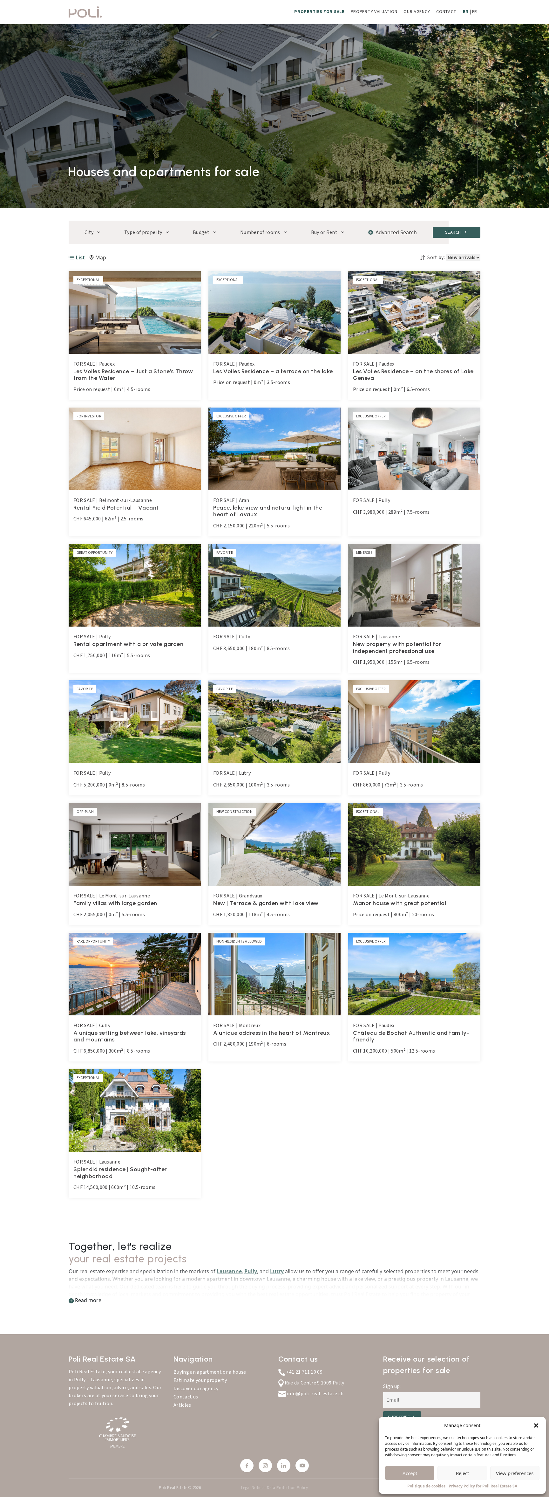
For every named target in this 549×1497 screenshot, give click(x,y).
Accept (410, 1473)
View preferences (514, 1473)
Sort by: (436, 257)
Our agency (416, 12)
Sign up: (392, 1386)
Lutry (277, 1271)
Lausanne (229, 1271)
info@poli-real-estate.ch (315, 1393)
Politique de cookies (426, 1486)
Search (453, 232)
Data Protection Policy (287, 1488)
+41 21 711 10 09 (303, 1372)
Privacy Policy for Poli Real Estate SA (483, 1486)
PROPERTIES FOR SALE (319, 12)
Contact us (185, 1396)
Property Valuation (374, 12)
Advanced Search (396, 232)
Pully (250, 1271)
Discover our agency (195, 1388)
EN (465, 12)
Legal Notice (252, 1488)
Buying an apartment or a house (209, 1372)
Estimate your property (200, 1380)
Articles (182, 1405)
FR (474, 12)
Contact (446, 12)
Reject (462, 1473)
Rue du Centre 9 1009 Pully (314, 1382)
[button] (536, 1425)
